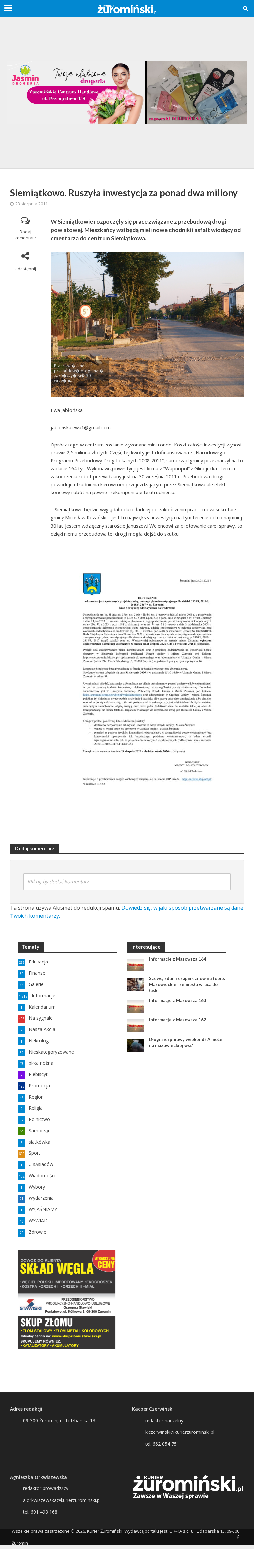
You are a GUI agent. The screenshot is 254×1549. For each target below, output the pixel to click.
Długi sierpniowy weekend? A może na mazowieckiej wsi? (185, 1042)
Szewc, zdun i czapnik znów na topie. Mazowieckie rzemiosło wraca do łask (187, 984)
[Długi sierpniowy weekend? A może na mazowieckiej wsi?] (135, 1045)
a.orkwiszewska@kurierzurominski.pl (62, 1500)
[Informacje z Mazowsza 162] (135, 1025)
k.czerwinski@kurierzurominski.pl (179, 1432)
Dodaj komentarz (25, 235)
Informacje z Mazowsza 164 (177, 959)
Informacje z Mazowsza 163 (177, 1000)
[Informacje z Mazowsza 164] (135, 965)
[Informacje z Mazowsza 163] (135, 1006)
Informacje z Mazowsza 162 (177, 1019)
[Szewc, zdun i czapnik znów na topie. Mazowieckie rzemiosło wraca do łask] (135, 984)
